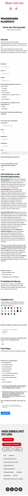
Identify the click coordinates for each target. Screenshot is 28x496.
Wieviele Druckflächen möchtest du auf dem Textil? (14, 325)
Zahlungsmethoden (8, 472)
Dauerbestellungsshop (6, 188)
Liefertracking (7, 475)
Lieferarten (19, 472)
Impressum (11, 455)
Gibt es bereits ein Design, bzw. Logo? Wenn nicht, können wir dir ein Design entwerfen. (13, 339)
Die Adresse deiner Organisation (9, 120)
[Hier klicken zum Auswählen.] (14, 329)
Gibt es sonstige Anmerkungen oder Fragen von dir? (13, 401)
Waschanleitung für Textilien (11, 462)
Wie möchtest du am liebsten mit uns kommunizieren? (10, 103)
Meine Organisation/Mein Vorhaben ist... (11, 84)
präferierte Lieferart (6, 270)
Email (2, 70)
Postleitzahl (4, 143)
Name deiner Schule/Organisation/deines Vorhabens (11, 113)
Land (2, 150)
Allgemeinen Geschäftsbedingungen (18, 391)
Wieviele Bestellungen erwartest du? (10, 157)
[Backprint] (14, 332)
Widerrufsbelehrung (8, 465)
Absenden (5, 413)
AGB (5, 455)
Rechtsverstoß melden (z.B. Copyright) (13, 479)
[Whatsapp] (12, 489)
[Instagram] (8, 489)
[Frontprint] (14, 331)
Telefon (3, 77)
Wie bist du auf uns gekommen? (9, 360)
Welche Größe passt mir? (10, 459)
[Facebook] (16, 489)
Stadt (2, 129)
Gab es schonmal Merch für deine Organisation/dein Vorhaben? (9, 164)
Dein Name (3, 64)
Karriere (15, 475)
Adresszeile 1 (4, 123)
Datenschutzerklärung (9, 469)
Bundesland (4, 136)
